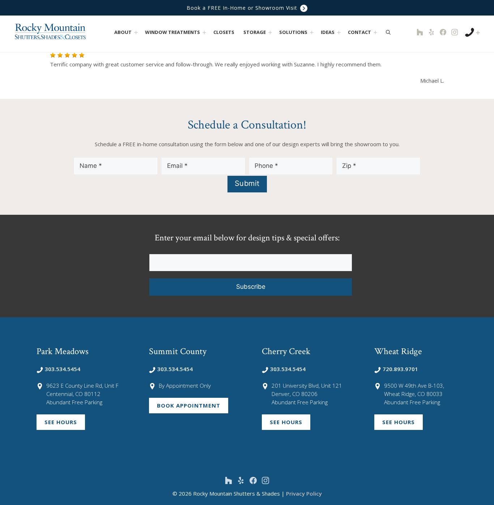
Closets (223, 32)
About (123, 32)
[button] (135, 32)
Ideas (328, 32)
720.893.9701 (400, 369)
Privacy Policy (304, 493)
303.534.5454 (62, 369)
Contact (359, 32)
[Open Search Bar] (388, 32)
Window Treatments (172, 32)
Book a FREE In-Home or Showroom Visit (243, 7)
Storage (254, 32)
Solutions (293, 32)
